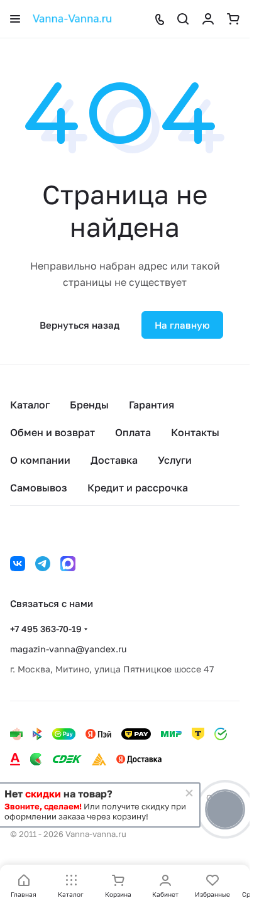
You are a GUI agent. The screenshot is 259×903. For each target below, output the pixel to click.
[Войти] (208, 19)
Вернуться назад (79, 325)
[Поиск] (183, 19)
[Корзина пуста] (233, 19)
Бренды (89, 404)
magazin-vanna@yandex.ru (68, 648)
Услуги (175, 460)
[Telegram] (42, 563)
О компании (40, 460)
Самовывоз (38, 487)
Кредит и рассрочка (137, 487)
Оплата (133, 432)
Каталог (30, 404)
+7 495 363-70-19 (46, 628)
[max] (67, 563)
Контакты (195, 432)
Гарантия (151, 404)
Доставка (114, 460)
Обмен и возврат (52, 432)
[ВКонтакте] (17, 563)
